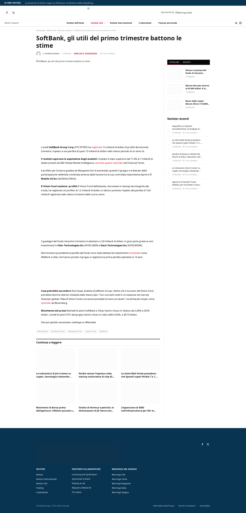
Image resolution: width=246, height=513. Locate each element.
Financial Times (58, 331)
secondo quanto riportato (109, 162)
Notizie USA (97, 23)
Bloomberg (43, 331)
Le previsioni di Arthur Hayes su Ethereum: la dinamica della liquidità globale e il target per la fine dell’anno (60, 3)
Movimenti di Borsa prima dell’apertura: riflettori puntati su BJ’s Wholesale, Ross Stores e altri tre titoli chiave (55, 409)
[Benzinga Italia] (123, 12)
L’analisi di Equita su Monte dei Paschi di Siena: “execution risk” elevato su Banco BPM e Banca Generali (186, 158)
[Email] (26, 184)
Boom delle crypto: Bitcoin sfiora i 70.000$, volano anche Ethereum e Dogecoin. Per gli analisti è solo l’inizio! (197, 102)
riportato (46, 303)
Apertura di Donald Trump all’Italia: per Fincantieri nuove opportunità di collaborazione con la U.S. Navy (187, 186)
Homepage (40, 30)
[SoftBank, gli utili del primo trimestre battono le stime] (98, 100)
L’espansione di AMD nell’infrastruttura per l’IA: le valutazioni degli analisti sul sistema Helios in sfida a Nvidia (139, 409)
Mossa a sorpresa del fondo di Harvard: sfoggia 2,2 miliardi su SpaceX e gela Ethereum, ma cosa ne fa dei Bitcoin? (197, 72)
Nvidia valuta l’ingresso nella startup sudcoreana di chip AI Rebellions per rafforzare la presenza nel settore (95, 375)
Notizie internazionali (121, 23)
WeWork (103, 331)
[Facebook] (26, 155)
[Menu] (240, 23)
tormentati (134, 253)
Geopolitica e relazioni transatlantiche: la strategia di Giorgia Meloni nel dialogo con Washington (186, 130)
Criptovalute (145, 23)
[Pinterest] (26, 176)
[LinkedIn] (26, 169)
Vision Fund (90, 331)
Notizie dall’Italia (75, 23)
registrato (96, 147)
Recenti (186, 62)
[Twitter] (26, 162)
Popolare (174, 62)
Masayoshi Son (75, 331)
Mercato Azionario (65, 30)
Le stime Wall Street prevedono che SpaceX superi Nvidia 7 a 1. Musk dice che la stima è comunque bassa (138, 375)
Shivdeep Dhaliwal (52, 53)
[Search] (236, 23)
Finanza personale (167, 23)
